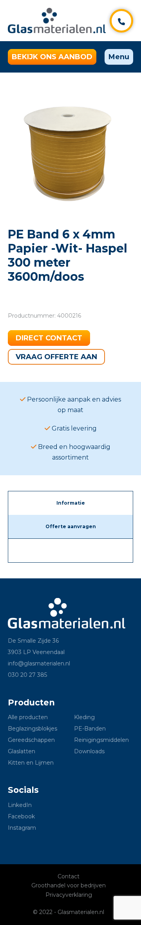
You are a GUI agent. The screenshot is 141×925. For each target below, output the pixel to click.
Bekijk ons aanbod (52, 57)
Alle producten (28, 717)
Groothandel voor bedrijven (68, 885)
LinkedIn (20, 805)
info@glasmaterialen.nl (39, 663)
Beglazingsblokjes (32, 728)
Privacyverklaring (68, 894)
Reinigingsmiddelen (101, 739)
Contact (69, 876)
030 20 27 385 (27, 674)
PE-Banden (90, 728)
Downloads (89, 751)
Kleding (84, 717)
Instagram (22, 827)
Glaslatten (21, 751)
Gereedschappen (31, 739)
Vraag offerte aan (56, 357)
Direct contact (49, 338)
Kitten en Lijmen (31, 762)
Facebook (21, 816)
